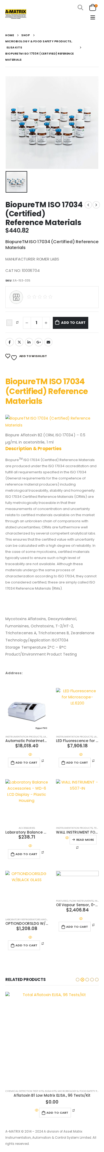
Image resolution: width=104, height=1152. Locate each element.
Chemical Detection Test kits (24, 1091)
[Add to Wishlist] (9, 323)
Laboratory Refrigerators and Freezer (31, 919)
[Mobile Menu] (93, 17)
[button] (77, 979)
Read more (85, 840)
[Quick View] (30, 754)
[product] (26, 709)
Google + (38, 342)
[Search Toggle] (80, 8)
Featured (62, 900)
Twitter (19, 342)
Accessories (27, 828)
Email (48, 342)
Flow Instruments (81, 900)
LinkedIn (29, 342)
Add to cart (73, 322)
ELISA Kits (51, 1091)
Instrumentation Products (23, 736)
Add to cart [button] (26, 762)
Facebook (9, 342)
